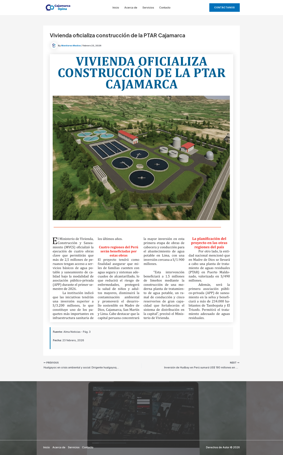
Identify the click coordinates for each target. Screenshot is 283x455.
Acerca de (130, 7)
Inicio (116, 7)
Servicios (148, 7)
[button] (224, 7)
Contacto (164, 7)
